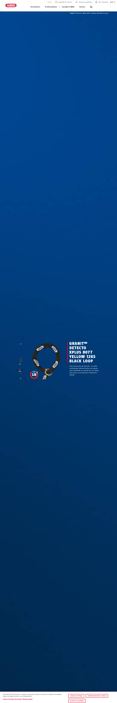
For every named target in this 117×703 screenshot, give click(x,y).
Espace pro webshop (85, 2)
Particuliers (35, 7)
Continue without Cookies (96, 696)
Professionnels (51, 7)
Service (82, 7)
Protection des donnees (15, 699)
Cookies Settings (76, 696)
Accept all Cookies (77, 700)
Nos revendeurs (103, 2)
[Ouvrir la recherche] (91, 8)
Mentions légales (28, 699)
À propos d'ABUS (68, 7)
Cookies (5, 699)
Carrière (49, 2)
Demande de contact (65, 2)
